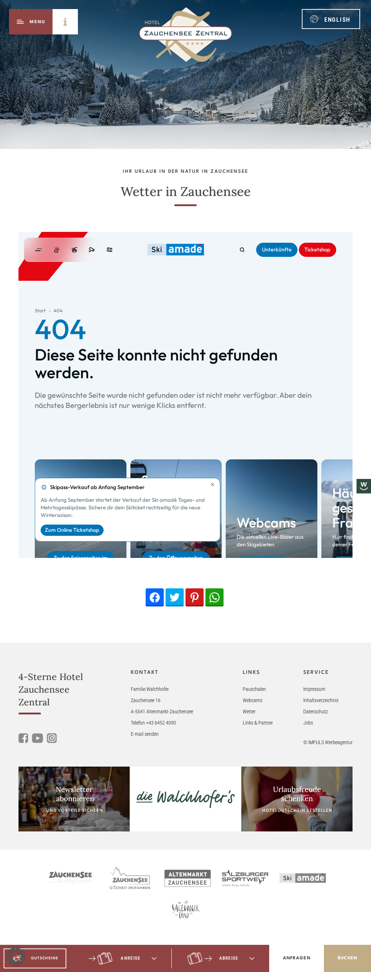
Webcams (252, 700)
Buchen (348, 958)
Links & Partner (258, 723)
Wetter (249, 711)
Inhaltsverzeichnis (320, 700)
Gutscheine (44, 958)
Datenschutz (315, 711)
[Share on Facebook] (155, 597)
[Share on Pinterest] (195, 597)
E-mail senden (145, 734)
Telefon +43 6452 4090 (153, 723)
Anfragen (296, 958)
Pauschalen (254, 689)
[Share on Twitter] (175, 597)
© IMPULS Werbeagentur (328, 742)
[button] (16, 956)
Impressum (314, 689)
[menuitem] (331, 19)
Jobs (308, 723)
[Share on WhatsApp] (214, 597)
